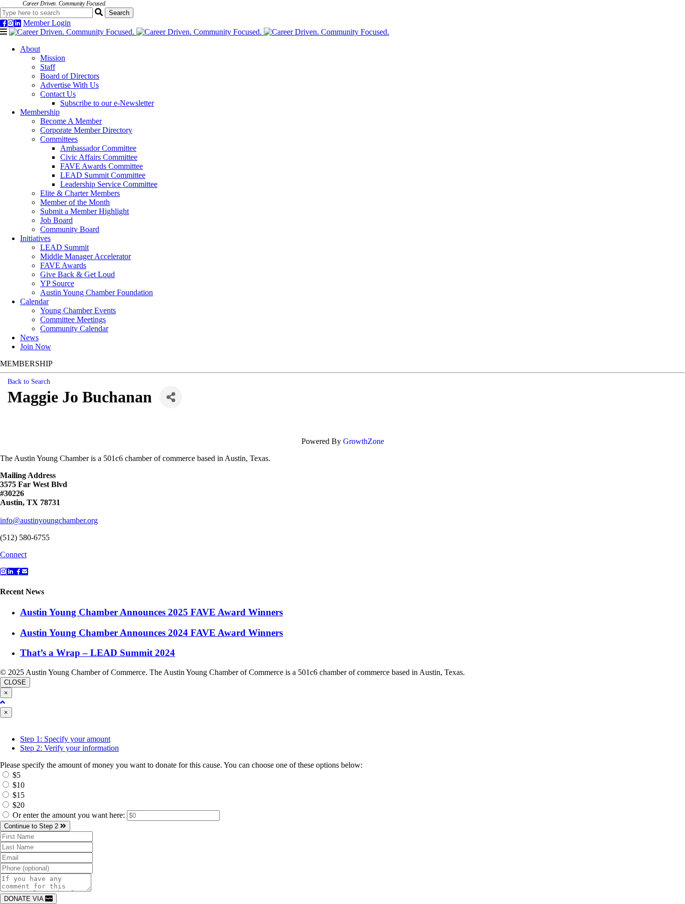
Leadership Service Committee (108, 184)
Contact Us (58, 94)
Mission (52, 58)
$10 (18, 785)
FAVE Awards (63, 265)
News (29, 337)
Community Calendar (74, 328)
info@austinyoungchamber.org (49, 520)
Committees (59, 139)
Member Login (47, 23)
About (30, 49)
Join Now (35, 346)
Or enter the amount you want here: (70, 815)
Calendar (34, 301)
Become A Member (71, 121)
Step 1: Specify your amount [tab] (65, 739)
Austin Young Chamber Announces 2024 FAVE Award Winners (151, 632)
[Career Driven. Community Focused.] (199, 32)
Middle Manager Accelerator (85, 256)
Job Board (56, 220)
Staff (47, 67)
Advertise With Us (69, 85)
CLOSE (15, 682)
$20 (18, 805)
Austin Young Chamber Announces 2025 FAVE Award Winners (151, 612)
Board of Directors (69, 76)
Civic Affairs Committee (98, 157)
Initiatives (35, 238)
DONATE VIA (24, 898)
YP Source (57, 283)
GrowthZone (363, 441)
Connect (13, 554)
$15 (18, 795)
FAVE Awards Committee (101, 166)
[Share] (170, 397)
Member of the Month (75, 202)
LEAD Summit (64, 247)
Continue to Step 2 (32, 826)
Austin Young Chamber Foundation (96, 292)
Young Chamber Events (78, 310)
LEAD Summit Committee (102, 175)
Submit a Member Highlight (84, 211)
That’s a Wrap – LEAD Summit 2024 (97, 652)
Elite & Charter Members (80, 193)
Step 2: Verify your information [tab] (69, 748)
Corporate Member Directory (86, 130)
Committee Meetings (73, 319)
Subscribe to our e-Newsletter (107, 103)
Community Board (69, 229)
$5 (16, 775)
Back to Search (29, 381)
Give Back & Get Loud (77, 274)
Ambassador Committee (98, 148)
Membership (40, 112)
